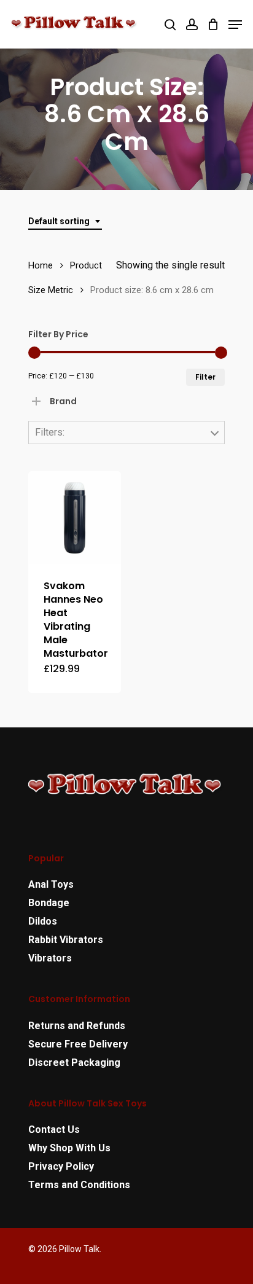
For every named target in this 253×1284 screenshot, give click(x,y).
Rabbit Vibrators (65, 939)
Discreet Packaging (74, 1062)
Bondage (48, 903)
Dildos (42, 921)
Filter (205, 377)
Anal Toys (51, 884)
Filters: (49, 432)
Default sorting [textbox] (59, 221)
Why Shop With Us (69, 1148)
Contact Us (54, 1129)
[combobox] (65, 221)
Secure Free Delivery (78, 1044)
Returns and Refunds (76, 1026)
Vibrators (50, 958)
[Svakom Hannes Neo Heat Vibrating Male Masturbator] (74, 517)
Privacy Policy (61, 1166)
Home (40, 265)
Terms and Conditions (79, 1185)
